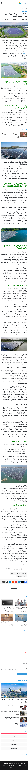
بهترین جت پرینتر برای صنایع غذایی (12, 705)
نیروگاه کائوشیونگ (21, 576)
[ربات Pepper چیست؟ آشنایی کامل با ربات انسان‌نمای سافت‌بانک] (21, 602)
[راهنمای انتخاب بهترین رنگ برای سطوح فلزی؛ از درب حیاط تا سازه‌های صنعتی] (23, 713)
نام (26, 652)
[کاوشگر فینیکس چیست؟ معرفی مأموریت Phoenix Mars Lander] (7, 617)
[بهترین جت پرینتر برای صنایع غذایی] (23, 707)
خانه (25, 8)
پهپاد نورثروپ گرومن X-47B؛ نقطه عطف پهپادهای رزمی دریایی (21, 623)
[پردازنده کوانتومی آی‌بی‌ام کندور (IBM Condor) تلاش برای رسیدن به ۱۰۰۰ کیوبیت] (7, 602)
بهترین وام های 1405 (15, 723)
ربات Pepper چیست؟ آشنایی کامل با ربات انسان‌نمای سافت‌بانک (21, 609)
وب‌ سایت (25, 663)
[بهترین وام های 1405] (23, 724)
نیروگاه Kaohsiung (15, 573)
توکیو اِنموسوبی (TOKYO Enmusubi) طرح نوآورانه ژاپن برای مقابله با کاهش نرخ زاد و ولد (10, 134)
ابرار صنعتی (24, 53)
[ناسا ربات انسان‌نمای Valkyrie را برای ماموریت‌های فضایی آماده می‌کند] (23, 719)
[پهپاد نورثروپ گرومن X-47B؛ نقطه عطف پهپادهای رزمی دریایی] (21, 617)
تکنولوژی (21, 8)
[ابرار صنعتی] (22, 3)
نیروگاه (25, 166)
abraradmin (24, 19)
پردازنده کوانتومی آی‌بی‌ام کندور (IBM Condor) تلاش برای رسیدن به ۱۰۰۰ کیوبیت (7, 609)
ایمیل (25, 658)
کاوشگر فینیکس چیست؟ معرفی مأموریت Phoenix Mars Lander (7, 623)
